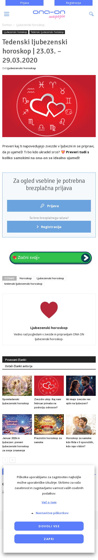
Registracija (73, 3)
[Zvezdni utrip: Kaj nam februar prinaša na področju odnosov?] (49, 386)
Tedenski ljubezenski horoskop (47, 32)
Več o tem (49, 502)
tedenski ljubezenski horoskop (23, 283)
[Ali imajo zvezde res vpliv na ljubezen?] (81, 386)
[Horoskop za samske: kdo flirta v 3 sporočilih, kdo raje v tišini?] (81, 424)
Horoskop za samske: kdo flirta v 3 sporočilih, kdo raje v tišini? (80, 442)
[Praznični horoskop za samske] (49, 424)
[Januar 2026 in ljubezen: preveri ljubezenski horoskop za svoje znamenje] (17, 424)
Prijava (24, 3)
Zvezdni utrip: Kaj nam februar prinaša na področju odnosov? (47, 403)
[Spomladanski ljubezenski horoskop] (17, 386)
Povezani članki (15, 360)
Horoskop (26, 278)
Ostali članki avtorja (18, 366)
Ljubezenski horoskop (15, 32)
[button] (91, 14)
